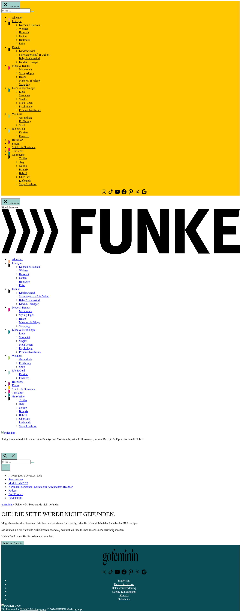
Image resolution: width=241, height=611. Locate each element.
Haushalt (24, 32)
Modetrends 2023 (18, 483)
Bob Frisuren (15, 494)
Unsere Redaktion (124, 584)
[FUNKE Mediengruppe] (11, 605)
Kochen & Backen (29, 25)
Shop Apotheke (28, 184)
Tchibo (23, 158)
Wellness (17, 114)
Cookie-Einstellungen (124, 591)
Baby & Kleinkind (29, 58)
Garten (23, 36)
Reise (22, 43)
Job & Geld (18, 128)
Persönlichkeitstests (30, 110)
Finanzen (24, 136)
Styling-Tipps (26, 73)
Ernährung (25, 121)
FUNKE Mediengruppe (33, 609)
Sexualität (24, 95)
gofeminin (7, 504)
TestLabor (17, 151)
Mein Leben (26, 102)
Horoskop (17, 140)
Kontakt (124, 595)
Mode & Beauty (21, 65)
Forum (15, 143)
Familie (16, 47)
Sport (22, 125)
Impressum (124, 580)
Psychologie (25, 106)
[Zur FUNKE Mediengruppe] (120, 252)
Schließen (14, 6)
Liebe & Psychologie (23, 88)
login (3, 446)
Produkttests (15, 498)
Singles (23, 99)
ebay (21, 162)
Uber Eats (24, 177)
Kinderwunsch (27, 51)
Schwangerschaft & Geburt (34, 54)
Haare (22, 77)
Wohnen (23, 28)
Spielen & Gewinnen (23, 147)
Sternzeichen (15, 479)
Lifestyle (17, 21)
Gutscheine (18, 154)
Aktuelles (17, 17)
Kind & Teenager (28, 62)
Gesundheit (25, 117)
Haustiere (24, 39)
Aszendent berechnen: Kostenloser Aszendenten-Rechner (40, 487)
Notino (23, 165)
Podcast (12, 490)
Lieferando (25, 180)
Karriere (23, 132)
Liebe (22, 91)
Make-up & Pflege (29, 80)
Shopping (24, 84)
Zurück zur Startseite (13, 543)
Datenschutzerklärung (124, 588)
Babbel (23, 173)
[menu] (5, 467)
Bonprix (23, 169)
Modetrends (25, 69)
